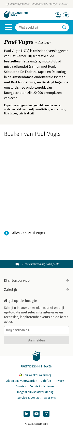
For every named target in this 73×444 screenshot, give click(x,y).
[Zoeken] (64, 27)
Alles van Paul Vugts (28, 233)
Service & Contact (28, 397)
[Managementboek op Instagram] (46, 414)
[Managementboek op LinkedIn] (27, 414)
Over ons (50, 397)
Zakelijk (10, 289)
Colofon (46, 381)
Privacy (59, 381)
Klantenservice (17, 280)
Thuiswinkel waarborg (37, 375)
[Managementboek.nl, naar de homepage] (16, 17)
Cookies (21, 386)
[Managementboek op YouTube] (36, 414)
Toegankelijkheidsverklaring (35, 392)
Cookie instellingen (42, 386)
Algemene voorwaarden (21, 381)
